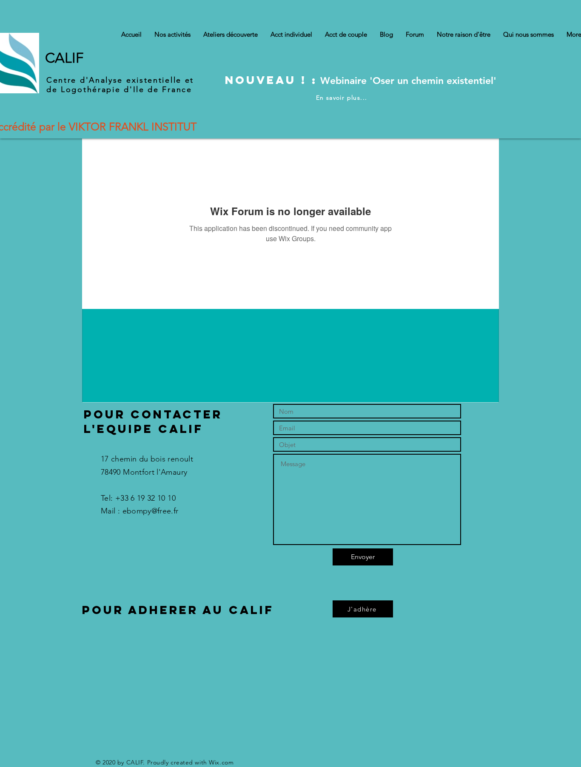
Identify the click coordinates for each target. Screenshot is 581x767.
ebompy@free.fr (150, 511)
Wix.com (221, 762)
